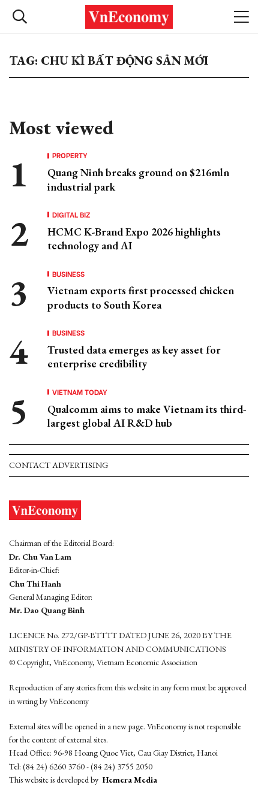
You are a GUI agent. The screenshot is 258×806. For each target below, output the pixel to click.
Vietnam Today (79, 392)
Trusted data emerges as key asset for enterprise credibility (134, 356)
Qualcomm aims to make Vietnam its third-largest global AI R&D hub (146, 416)
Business (68, 274)
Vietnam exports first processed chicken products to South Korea (140, 297)
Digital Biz (71, 214)
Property (70, 155)
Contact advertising (58, 465)
